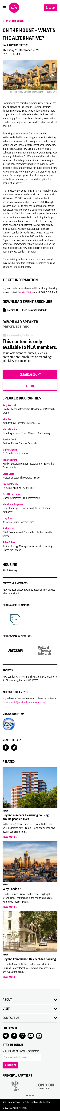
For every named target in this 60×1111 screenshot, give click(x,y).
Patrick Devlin (10, 439)
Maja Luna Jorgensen (13, 504)
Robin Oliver (9, 542)
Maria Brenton (10, 429)
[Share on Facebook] (6, 747)
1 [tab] (27, 1095)
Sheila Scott (9, 528)
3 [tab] (33, 1095)
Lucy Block (8, 518)
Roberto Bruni (10, 459)
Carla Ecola (8, 473)
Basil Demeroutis (11, 494)
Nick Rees (7, 419)
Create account (30, 374)
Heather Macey (10, 483)
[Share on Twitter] (14, 747)
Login (52, 7)
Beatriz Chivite (25, 292)
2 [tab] (30, 1095)
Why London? (12, 889)
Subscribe (10, 1065)
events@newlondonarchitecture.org (27, 702)
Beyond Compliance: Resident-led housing (29, 959)
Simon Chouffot (10, 449)
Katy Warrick (9, 405)
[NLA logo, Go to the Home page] (14, 8)
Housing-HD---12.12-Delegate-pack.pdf (26, 310)
